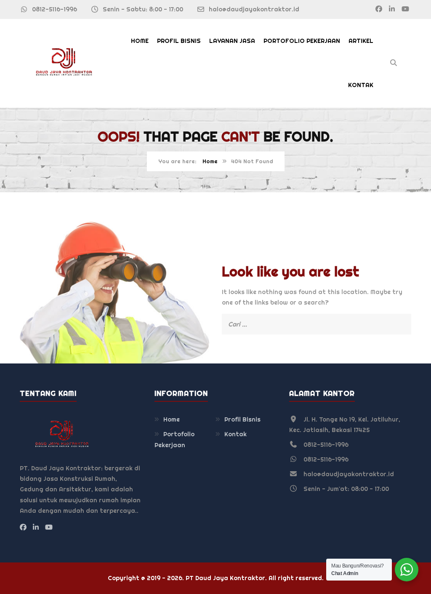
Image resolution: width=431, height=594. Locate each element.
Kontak (360, 85)
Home (140, 41)
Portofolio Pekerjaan (301, 41)
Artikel (361, 41)
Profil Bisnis (179, 41)
